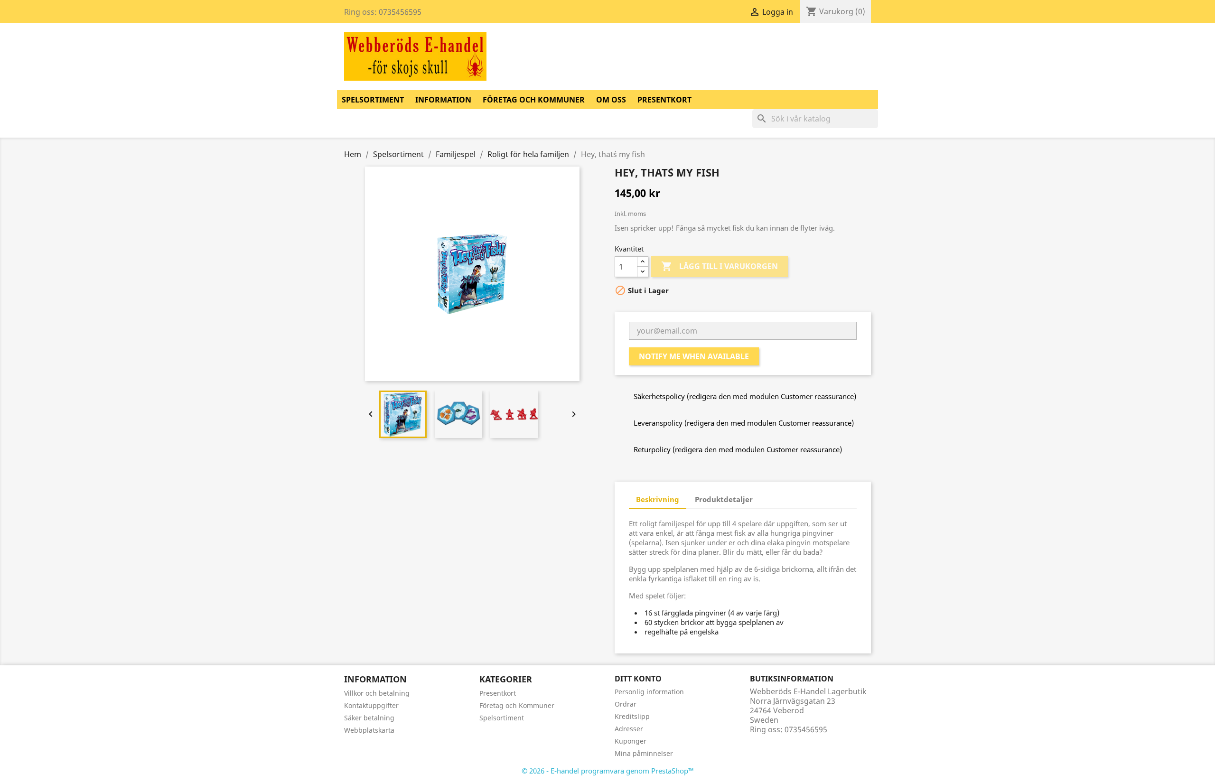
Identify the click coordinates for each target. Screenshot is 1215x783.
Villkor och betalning (377, 693)
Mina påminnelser (644, 753)
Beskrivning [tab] (657, 499)
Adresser (629, 728)
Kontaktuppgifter (371, 705)
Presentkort (664, 99)
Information (443, 99)
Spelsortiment (373, 99)
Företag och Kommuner (534, 99)
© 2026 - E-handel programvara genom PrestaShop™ (608, 770)
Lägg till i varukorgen (719, 266)
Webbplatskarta (369, 730)
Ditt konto (638, 678)
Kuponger (630, 741)
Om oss (611, 99)
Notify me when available (694, 356)
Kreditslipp (632, 716)
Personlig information (649, 691)
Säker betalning (369, 717)
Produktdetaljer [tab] (724, 499)
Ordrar (625, 703)
